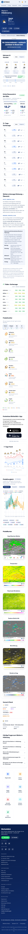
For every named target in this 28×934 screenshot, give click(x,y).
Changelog (22, 923)
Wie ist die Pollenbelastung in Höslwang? (11, 752)
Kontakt (15, 837)
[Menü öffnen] (25, 2)
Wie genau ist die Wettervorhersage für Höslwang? (13, 763)
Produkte (4, 854)
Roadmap (3, 872)
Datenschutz (4, 901)
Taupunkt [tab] (14, 487)
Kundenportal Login (6, 892)
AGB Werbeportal (5, 909)
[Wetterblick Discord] (6, 843)
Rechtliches (4, 896)
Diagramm (22, 56)
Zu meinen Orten (5, 858)
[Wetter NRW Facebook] (2, 849)
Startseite (3, 35)
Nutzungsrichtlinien (6, 903)
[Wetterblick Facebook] (2, 843)
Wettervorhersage (11, 35)
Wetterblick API (4, 864)
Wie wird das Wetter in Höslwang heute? (12, 742)
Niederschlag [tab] (22, 487)
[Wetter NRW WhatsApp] (12, 849)
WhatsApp (6, 837)
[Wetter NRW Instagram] (9, 849)
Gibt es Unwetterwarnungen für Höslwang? (11, 758)
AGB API (3, 907)
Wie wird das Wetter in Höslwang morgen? (12, 747)
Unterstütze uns (5, 880)
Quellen (3, 913)
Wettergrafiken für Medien (7, 890)
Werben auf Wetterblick (7, 878)
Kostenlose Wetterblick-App (7, 856)
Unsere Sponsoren (5, 876)
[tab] (5, 327)
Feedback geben (5, 888)
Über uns (3, 870)
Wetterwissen (4, 862)
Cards (16, 56)
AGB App (3, 905)
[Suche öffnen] (19, 2)
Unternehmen (5, 868)
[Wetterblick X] (9, 843)
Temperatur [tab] (7, 487)
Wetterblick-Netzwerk (6, 874)
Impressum (4, 899)
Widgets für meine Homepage (8, 860)
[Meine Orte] (22, 2)
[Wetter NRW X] (6, 849)
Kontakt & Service (6, 884)
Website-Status (6, 923)
